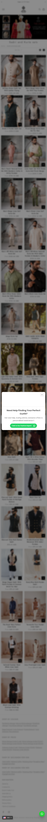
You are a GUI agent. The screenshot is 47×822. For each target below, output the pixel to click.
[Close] (42, 394)
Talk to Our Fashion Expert (21, 426)
